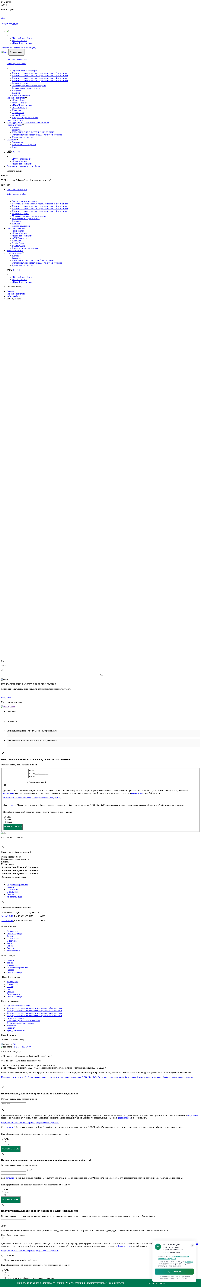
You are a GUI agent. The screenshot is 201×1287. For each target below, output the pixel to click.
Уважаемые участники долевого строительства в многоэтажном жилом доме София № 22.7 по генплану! (50, 638)
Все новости (7, 599)
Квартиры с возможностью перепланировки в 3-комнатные (40, 75)
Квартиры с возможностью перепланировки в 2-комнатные (40, 73)
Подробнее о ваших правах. (16, 490)
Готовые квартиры (20, 83)
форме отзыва (137, 793)
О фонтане (12, 941)
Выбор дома (12, 931)
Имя (31, 464)
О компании (18, 142)
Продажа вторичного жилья (25, 117)
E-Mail (32, 470)
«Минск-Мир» (19, 100)
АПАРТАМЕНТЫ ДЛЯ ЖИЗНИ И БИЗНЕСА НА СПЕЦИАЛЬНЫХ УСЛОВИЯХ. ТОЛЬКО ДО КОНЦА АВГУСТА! (57, 607)
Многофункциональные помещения (29, 85)
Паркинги (16, 110)
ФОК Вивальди (19, 107)
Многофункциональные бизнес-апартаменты (28, 122)
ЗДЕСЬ (51, 425)
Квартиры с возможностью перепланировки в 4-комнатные (40, 78)
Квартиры (6, 323)
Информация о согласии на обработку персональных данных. (32, 798)
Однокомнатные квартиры (24, 71)
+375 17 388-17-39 (9, 24)
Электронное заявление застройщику (19, 48)
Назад (7, 303)
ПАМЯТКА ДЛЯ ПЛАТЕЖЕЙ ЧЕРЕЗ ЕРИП (33, 132)
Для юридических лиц (22, 137)
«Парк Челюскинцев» (22, 43)
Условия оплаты (14, 125)
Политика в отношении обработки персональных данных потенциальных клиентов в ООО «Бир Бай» (49, 1077)
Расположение (13, 951)
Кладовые (16, 90)
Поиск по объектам (16, 98)
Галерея (10, 894)
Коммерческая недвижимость (26, 88)
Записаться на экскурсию (24, 144)
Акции (10, 943)
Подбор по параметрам (17, 884)
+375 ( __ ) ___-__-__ (39, 467)
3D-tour (10, 936)
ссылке (73, 575)
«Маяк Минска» (19, 40)
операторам (8, 793)
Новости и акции (15, 120)
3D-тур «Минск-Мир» (22, 38)
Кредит (15, 127)
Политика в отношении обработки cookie (117, 1077)
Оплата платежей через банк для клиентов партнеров (37, 135)
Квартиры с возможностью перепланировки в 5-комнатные (40, 80)
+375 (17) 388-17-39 (22, 1047)
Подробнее (6, 697)
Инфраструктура (14, 897)
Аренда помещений (21, 95)
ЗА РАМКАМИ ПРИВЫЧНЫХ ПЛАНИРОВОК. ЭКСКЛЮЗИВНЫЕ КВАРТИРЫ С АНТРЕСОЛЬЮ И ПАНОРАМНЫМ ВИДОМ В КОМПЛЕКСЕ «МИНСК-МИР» (79, 623)
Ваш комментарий (38, 476)
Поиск (10, 946)
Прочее (15, 147)
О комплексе (12, 892)
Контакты (11, 139)
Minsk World (7, 916)
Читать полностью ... (11, 618)
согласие (12, 805)
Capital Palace (18, 112)
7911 (3, 18)
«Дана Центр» (18, 115)
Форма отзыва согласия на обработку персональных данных (165, 1077)
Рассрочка (16, 130)
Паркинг (16, 93)
